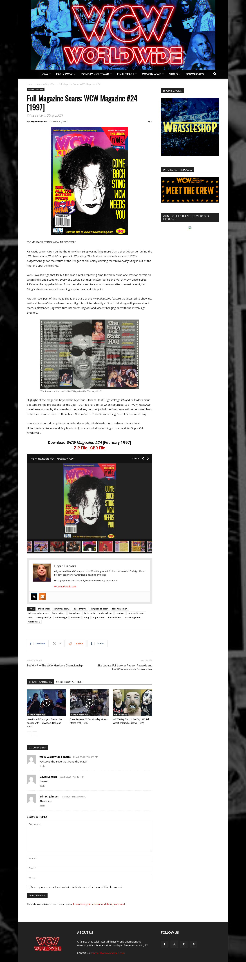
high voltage (58, 613)
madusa (120, 613)
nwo (30, 617)
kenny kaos (74, 613)
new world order (136, 613)
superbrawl (98, 617)
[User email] (42, 596)
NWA (44, 74)
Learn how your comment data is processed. (99, 904)
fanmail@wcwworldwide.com (108, 953)
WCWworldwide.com (65, 586)
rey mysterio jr (44, 617)
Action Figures (120, 714)
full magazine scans (38, 613)
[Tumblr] (183, 944)
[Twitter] (34, 596)
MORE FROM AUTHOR (69, 681)
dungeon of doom (99, 608)
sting (86, 617)
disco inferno (79, 608)
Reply (42, 766)
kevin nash (89, 613)
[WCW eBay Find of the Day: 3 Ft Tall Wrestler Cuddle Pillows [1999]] (132, 702)
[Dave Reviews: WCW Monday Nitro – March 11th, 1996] (89, 702)
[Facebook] (164, 944)
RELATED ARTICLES (40, 681)
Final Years (125, 74)
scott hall (75, 617)
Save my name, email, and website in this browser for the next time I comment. (77, 887)
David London (48, 776)
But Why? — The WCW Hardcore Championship (55, 665)
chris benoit (44, 608)
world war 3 (34, 621)
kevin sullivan (105, 613)
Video (173, 74)
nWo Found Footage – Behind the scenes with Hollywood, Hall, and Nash (44, 723)
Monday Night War (95, 74)
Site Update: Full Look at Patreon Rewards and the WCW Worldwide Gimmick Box (125, 667)
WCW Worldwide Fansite (55, 757)
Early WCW (64, 74)
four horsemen (119, 608)
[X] (193, 944)
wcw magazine (132, 617)
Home (30, 84)
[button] (215, 74)
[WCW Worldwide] (123, 35)
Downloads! (195, 74)
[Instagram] (174, 944)
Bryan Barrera (39, 121)
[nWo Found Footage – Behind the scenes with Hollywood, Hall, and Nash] (46, 702)
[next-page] (35, 734)
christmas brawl (61, 608)
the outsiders (114, 617)
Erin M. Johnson (49, 796)
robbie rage (61, 617)
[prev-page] (29, 734)
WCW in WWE (151, 74)
